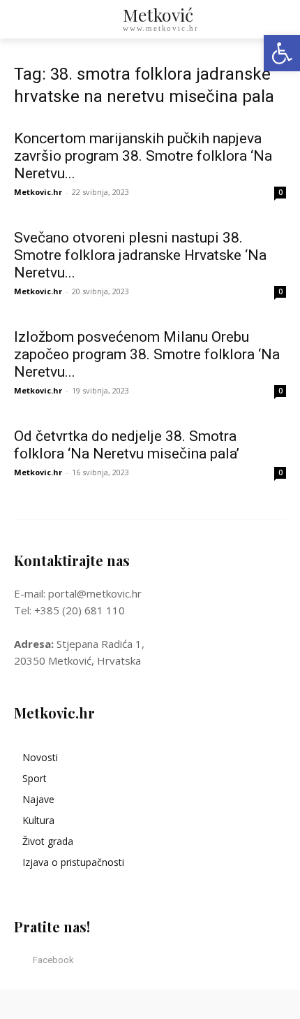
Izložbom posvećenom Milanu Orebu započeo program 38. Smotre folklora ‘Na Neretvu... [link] (147, 354)
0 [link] (280, 192)
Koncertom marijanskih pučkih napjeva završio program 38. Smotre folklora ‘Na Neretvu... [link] (143, 156)
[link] (282, 53)
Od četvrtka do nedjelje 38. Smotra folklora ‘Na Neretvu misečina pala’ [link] (126, 445)
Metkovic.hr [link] (38, 192)
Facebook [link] (53, 960)
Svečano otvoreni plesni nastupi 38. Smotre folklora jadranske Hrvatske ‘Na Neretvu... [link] (140, 255)
